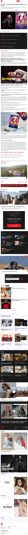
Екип (8, 527)
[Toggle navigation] (26, 1)
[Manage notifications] (26, 533)
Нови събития (3, 527)
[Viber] (17, 10)
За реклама (9, 526)
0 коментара (11, 10)
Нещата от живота (3, 2)
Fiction (4, 531)
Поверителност (15, 526)
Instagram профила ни (14, 155)
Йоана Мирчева (3, 10)
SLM (8, 531)
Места (2, 526)
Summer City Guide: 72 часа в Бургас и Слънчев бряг (9, 43)
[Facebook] (16, 10)
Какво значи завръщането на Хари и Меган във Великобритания (10, 35)
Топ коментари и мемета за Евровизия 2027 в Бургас (9, 39)
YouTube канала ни (8, 157)
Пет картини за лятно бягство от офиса (7, 46)
